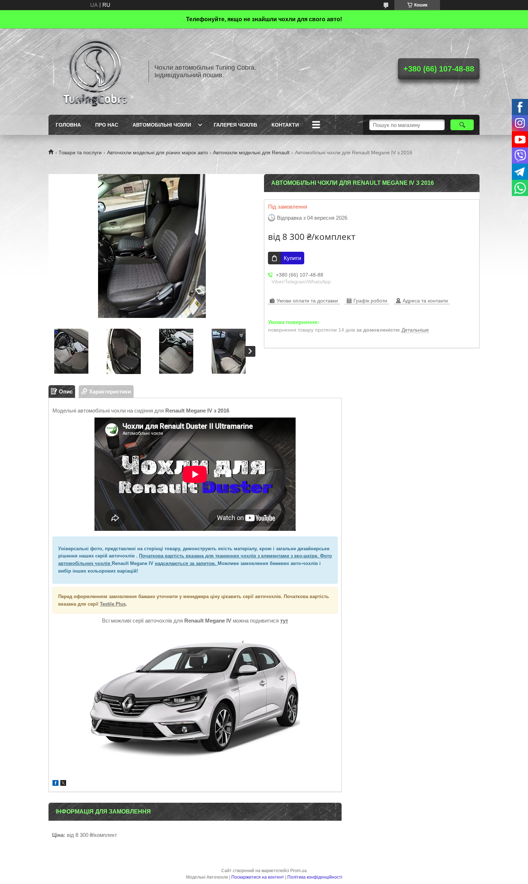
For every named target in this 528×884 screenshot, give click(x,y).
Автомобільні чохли (162, 125)
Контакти (285, 125)
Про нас (106, 125)
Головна (68, 125)
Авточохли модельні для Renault (251, 152)
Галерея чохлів (235, 125)
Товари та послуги (80, 152)
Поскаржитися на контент (257, 877)
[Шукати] (462, 124)
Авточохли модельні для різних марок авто (157, 152)
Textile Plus (113, 604)
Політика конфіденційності (314, 877)
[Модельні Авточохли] (95, 71)
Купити (292, 258)
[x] (63, 784)
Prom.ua (298, 870)
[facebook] (55, 784)
